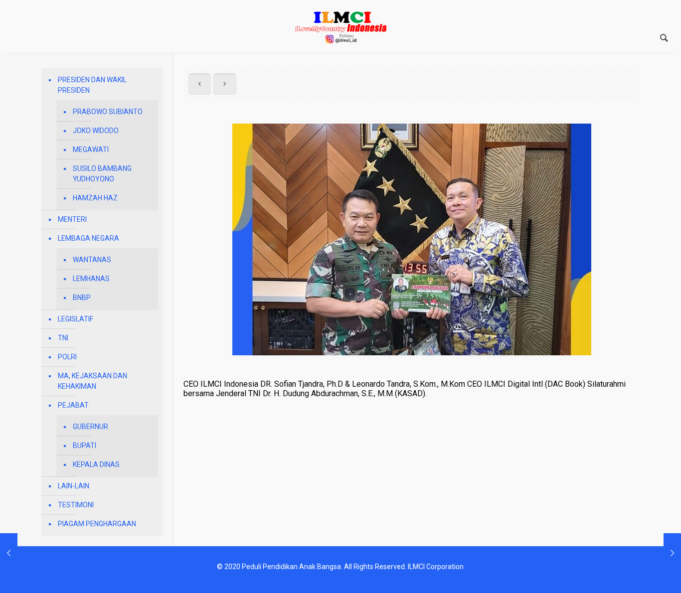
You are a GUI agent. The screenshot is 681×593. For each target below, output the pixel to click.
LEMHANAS (91, 279)
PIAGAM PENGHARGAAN (97, 524)
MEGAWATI (91, 149)
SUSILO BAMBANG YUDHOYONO (102, 173)
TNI (63, 338)
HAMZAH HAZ (95, 198)
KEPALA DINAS (96, 464)
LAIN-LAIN (73, 486)
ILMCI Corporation (436, 567)
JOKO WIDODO (96, 131)
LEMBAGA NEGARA (88, 238)
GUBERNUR (90, 427)
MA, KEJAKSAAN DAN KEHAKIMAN (92, 381)
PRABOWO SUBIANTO (108, 112)
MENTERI (72, 219)
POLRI (67, 357)
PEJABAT (73, 405)
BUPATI (84, 445)
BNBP (82, 297)
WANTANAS (92, 260)
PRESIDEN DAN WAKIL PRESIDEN (92, 85)
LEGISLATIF (75, 319)
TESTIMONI (76, 505)
